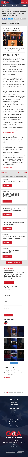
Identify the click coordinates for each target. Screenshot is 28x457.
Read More (7, 185)
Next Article (22, 172)
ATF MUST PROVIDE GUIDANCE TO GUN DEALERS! (11, 195)
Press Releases (14, 404)
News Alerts (14, 413)
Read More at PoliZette (7, 167)
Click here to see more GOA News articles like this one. (12, 131)
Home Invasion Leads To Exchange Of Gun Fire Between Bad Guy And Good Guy (14, 275)
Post (11, 18)
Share (4, 18)
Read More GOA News (14, 262)
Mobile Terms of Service (10, 452)
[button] (4, 392)
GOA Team (14, 402)
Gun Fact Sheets (14, 422)
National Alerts (6, 191)
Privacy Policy (14, 426)
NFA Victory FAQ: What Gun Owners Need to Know (14, 210)
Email (17, 18)
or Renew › (24, 5)
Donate (14, 415)
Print (23, 18)
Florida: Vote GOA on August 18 (11, 251)
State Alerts (5, 179)
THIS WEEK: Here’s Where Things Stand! (13, 223)
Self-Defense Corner (9, 270)
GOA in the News (5, 9)
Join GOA (24, 2)
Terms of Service (14, 424)
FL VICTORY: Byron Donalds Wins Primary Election (14, 237)
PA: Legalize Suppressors (13, 181)
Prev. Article (5, 172)
